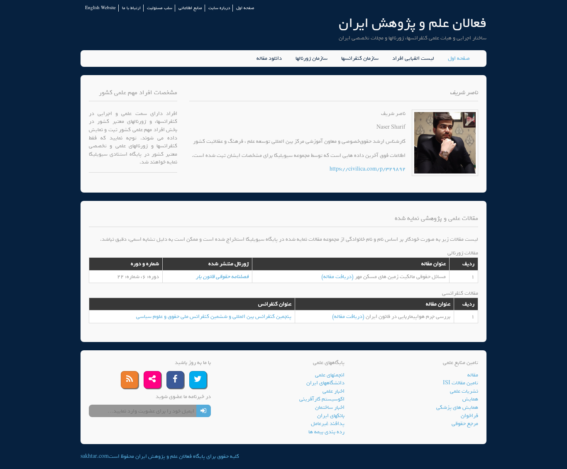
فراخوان (469, 415)
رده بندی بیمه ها (326, 431)
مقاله (472, 375)
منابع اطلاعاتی (190, 8)
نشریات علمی (464, 391)
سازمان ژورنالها (311, 58)
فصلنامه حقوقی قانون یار (222, 276)
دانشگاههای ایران (325, 383)
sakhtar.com (95, 456)
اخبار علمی (334, 391)
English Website (100, 8)
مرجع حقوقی (465, 423)
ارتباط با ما (131, 8)
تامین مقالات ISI (460, 383)
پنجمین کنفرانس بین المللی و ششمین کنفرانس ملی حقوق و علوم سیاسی (213, 316)
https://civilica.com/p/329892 (368, 169)
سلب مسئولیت (159, 8)
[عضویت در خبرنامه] (203, 411)
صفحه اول (245, 8)
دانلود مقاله (269, 58)
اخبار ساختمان (330, 407)
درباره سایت (219, 8)
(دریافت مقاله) (338, 276)
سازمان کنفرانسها (360, 58)
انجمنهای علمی (330, 375)
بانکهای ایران (331, 415)
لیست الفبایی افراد (413, 58)
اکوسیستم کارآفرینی (322, 399)
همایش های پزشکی (457, 407)
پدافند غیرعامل (328, 423)
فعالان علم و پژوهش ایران (412, 23)
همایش (470, 399)
